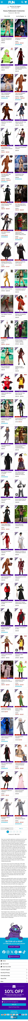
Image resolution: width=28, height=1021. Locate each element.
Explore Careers (14, 946)
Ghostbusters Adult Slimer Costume (19, 680)
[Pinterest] (16, 952)
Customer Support (5, 969)
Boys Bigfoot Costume (6, 314)
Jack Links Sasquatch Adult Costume (20, 94)
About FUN (3, 978)
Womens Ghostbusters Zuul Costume (20, 315)
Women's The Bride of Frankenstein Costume (20, 552)
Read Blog (14, 956)
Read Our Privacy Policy (14, 1007)
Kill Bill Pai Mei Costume (4, 340)
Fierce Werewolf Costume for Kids (19, 525)
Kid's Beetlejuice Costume (19, 737)
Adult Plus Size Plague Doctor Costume (6, 204)
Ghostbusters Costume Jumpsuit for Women (20, 289)
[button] (25, 2)
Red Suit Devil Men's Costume (6, 552)
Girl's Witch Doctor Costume (5, 233)
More (2, 981)
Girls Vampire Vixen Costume (5, 500)
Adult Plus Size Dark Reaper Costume (6, 628)
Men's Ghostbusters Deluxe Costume (5, 94)
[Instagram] (8, 952)
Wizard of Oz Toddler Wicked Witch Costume (20, 603)
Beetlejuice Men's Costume (5, 818)
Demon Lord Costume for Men (20, 628)
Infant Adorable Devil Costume (6, 394)
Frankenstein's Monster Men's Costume (20, 419)
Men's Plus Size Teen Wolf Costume (20, 394)
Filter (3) (6, 16)
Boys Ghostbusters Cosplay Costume (5, 367)
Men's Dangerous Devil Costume (20, 577)
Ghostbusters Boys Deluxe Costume (19, 175)
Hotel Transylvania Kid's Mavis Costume (6, 737)
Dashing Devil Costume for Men (6, 603)
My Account (6, 963)
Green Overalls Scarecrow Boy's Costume (19, 709)
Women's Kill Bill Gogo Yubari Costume (20, 122)
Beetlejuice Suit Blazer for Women (20, 39)
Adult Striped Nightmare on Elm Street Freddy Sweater (20, 233)
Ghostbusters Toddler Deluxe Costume (6, 419)
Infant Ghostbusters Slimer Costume (5, 67)
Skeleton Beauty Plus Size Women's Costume (6, 262)
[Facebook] (3, 952)
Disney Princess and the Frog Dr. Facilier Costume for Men (20, 341)
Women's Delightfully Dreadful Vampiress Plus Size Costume (21, 68)
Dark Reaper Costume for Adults (6, 473)
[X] (12, 952)
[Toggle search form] (22, 2)
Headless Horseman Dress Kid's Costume (6, 709)
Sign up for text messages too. (11, 1001)
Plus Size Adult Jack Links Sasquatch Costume (6, 175)
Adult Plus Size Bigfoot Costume (6, 122)
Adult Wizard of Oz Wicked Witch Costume (6, 148)
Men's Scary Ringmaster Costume (20, 148)
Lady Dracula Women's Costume (6, 791)
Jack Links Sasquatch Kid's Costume (6, 577)
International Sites (5, 975)
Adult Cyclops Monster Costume (6, 655)
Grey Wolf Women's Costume (5, 446)
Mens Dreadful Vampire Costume (6, 764)
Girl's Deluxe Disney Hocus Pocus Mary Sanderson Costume (20, 473)
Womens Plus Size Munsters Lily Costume (6, 680)
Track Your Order (7, 966)
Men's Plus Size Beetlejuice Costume (20, 818)
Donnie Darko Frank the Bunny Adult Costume (20, 500)
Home (4, 960)
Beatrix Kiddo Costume (6, 288)
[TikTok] (24, 952)
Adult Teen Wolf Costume (19, 655)
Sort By (20, 16)
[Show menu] (2, 2)
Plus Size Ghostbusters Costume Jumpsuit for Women (6, 39)
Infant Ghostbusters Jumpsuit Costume (19, 764)
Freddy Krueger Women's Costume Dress (19, 368)
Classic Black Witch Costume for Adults (5, 525)
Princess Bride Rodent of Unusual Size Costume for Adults (20, 446)
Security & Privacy (5, 972)
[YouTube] (20, 952)
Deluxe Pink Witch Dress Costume (19, 791)
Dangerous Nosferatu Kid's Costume (20, 262)
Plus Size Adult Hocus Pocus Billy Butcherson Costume (20, 205)
